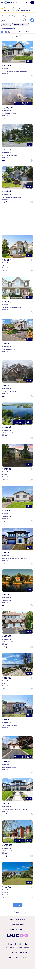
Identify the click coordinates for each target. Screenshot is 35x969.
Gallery (2, 31)
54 (30, 422)
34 (30, 673)
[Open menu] (2, 2)
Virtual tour (17, 103)
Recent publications (25, 32)
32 (30, 255)
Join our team (18, 925)
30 (30, 339)
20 (30, 297)
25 (30, 631)
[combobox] (17, 16)
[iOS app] (22, 935)
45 (30, 715)
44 (30, 103)
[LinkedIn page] (17, 935)
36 (30, 186)
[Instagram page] (9, 935)
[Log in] (32, 2)
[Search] (27, 2)
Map (6, 31)
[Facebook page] (13, 935)
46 (30, 61)
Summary (9, 31)
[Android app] (26, 935)
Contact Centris (17, 930)
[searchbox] (16, 16)
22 (30, 464)
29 (30, 380)
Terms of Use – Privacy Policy (17, 952)
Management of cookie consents (17, 957)
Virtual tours (18, 422)
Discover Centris (17, 920)
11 (30, 589)
